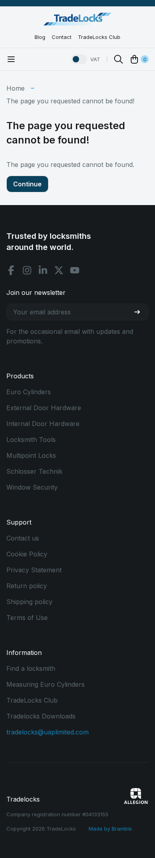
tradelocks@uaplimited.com (47, 732)
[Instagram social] (27, 270)
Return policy (26, 586)
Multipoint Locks (31, 455)
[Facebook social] (11, 270)
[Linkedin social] (43, 270)
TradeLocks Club (99, 37)
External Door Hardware (43, 408)
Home (15, 88)
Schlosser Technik (34, 471)
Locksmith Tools (31, 440)
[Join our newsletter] (140, 312)
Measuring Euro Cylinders (45, 684)
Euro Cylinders (28, 392)
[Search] (118, 59)
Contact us (22, 538)
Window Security (32, 487)
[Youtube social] (74, 270)
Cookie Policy (26, 554)
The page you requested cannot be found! (70, 101)
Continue (27, 184)
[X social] (59, 270)
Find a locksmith (30, 668)
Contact (62, 37)
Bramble (122, 828)
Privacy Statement (34, 570)
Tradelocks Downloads (41, 716)
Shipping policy (29, 602)
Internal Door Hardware (42, 424)
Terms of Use (27, 618)
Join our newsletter (36, 292)
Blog (40, 37)
